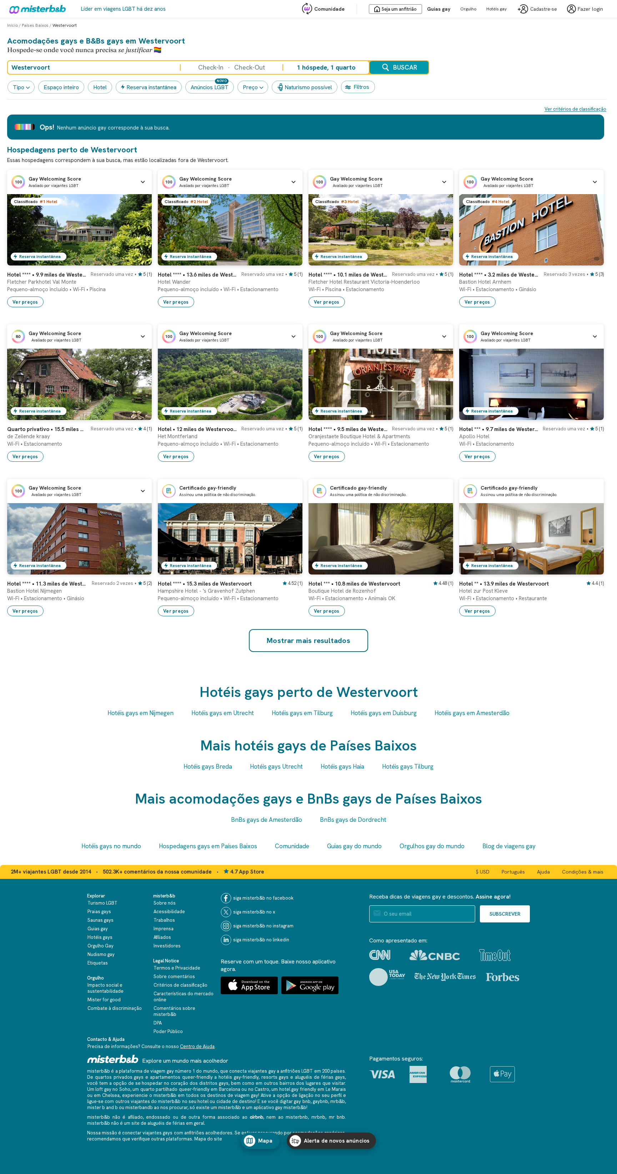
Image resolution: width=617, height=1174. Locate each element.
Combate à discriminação (114, 1008)
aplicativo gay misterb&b (280, 1107)
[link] (139, 260)
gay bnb (302, 1101)
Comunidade (329, 9)
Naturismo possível (308, 87)
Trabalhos (164, 920)
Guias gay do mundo (354, 846)
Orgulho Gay (100, 946)
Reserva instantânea (151, 87)
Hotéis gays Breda (208, 766)
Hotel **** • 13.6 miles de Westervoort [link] (197, 274)
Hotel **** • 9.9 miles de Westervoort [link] (46, 274)
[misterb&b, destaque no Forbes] (503, 977)
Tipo (18, 87)
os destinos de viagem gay (229, 1095)
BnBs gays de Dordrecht (353, 820)
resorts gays (275, 1077)
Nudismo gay (101, 954)
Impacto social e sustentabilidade (105, 988)
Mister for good (104, 1000)
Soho (124, 1089)
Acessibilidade (169, 912)
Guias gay (438, 9)
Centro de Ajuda (197, 1046)
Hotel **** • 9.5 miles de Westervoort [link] (348, 429)
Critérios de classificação (180, 985)
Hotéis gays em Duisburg (384, 713)
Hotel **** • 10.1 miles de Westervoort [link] (348, 274)
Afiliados (162, 937)
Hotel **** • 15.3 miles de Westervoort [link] (205, 583)
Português (513, 872)
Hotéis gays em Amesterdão (472, 713)
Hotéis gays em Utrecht (222, 713)
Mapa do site (208, 1139)
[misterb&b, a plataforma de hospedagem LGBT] (36, 9)
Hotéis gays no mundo (111, 846)
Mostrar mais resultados (308, 640)
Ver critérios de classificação (575, 109)
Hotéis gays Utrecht (276, 766)
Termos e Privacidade (177, 968)
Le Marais (336, 1089)
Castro (262, 1089)
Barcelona (229, 1089)
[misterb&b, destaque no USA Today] (387, 977)
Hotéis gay (496, 9)
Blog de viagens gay (509, 846)
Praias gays (99, 912)
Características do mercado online (184, 997)
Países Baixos (35, 25)
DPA (158, 1023)
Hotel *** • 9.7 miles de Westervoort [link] (498, 429)
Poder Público (168, 1031)
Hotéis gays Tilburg (407, 766)
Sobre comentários (174, 976)
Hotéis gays (99, 937)
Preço (250, 87)
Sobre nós (165, 903)
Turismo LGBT (102, 903)
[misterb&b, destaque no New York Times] (445, 977)
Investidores (167, 946)
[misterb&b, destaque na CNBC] (435, 955)
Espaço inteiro (61, 87)
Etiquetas (97, 963)
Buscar (405, 67)
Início (12, 25)
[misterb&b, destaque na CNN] (379, 955)
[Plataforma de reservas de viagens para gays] (113, 1059)
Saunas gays (100, 920)
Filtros (361, 87)
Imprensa (164, 929)
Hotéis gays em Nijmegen (140, 713)
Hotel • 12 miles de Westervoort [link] (197, 429)
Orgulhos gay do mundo (432, 846)
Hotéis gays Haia (342, 766)
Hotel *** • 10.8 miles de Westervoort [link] (354, 583)
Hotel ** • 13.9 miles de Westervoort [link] (504, 583)
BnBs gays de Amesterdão (266, 820)
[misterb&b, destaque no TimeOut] (495, 955)
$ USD (483, 872)
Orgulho (468, 9)
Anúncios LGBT (210, 87)
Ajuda (543, 872)
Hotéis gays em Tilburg (302, 713)
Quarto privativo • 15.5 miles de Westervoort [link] (46, 429)
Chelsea (111, 1095)
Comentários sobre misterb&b (174, 1011)
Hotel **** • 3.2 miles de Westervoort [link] (499, 274)
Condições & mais (582, 872)
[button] (79, 182)
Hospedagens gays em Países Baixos (208, 846)
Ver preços (25, 302)
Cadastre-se (543, 9)
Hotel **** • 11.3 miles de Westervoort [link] (47, 583)
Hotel (100, 87)
